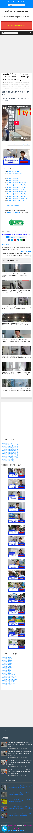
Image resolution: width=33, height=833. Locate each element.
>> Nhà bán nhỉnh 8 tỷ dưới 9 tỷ (10, 455)
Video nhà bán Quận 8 (13, 205)
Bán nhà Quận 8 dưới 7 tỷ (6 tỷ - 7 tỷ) (16, 191)
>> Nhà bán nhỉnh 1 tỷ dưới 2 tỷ (10, 445)
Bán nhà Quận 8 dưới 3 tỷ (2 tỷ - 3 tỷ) (16, 182)
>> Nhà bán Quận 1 (7, 657)
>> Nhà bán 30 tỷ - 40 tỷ (8, 460)
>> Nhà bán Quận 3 (7, 660)
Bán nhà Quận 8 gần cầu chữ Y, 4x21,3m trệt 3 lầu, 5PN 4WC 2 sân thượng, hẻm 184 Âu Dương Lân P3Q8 (16, 340)
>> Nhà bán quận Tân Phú (8, 682)
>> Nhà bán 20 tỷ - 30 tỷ (8, 459)
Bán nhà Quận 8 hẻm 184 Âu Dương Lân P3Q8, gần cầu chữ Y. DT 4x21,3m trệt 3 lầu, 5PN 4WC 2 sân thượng (15, 275)
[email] (19, 1)
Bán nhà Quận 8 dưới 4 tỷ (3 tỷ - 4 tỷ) (16, 185)
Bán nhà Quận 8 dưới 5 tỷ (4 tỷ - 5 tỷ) (16, 187)
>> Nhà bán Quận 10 (7, 670)
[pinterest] (24, 1)
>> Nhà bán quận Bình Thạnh (9, 676)
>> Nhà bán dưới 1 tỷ (7, 443)
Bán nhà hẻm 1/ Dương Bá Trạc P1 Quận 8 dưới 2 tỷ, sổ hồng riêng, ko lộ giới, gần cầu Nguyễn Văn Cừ (16, 324)
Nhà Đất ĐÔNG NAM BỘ (16, 11)
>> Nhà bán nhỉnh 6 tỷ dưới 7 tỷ (10, 452)
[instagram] (13, 1)
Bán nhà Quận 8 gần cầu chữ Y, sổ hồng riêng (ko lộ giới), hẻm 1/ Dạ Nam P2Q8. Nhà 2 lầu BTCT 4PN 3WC (16, 389)
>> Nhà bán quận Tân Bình (8, 680)
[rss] (16, 1)
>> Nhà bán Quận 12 (7, 673)
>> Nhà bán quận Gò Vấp (8, 677)
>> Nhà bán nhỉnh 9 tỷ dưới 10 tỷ (10, 456)
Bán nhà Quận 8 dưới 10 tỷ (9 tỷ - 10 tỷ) (17, 198)
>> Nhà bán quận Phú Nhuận (9, 679)
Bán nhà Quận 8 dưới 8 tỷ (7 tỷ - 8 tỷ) (16, 194)
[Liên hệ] (4, 828)
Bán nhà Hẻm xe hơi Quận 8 (14, 173)
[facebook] (11, 1)
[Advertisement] (16, 56)
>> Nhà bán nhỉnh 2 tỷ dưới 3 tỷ (10, 446)
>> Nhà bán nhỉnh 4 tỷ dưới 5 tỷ (10, 449)
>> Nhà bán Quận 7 (7, 666)
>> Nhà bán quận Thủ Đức (8, 683)
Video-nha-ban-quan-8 (24, 88)
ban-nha (7, 82)
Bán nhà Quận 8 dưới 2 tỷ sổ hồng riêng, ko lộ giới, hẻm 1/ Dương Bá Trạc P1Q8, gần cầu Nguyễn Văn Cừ (16, 357)
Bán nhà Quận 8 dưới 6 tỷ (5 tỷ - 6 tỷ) (16, 189)
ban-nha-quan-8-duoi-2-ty (13, 86)
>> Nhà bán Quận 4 (7, 661)
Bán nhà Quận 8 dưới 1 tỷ (13, 178)
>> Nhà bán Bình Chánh (8, 685)
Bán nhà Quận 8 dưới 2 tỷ (13, 180)
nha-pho (8, 88)
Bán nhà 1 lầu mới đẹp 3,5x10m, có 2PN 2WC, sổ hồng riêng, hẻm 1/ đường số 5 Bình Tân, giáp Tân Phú (20, 753)
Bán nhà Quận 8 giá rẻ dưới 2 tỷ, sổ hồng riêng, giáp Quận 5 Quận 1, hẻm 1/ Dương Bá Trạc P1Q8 (16, 291)
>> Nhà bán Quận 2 (7, 659)
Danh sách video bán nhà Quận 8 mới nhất (19, 145)
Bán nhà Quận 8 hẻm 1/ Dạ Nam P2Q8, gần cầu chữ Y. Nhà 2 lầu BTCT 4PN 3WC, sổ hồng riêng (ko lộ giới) (16, 373)
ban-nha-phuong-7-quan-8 (17, 84)
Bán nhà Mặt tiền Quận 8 (13, 171)
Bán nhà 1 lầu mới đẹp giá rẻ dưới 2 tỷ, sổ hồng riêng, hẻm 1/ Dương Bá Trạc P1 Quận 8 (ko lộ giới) (16, 307)
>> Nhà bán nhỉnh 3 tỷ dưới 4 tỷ (10, 447)
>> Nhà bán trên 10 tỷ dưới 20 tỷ (10, 458)
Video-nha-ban (14, 88)
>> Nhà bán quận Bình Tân (8, 674)
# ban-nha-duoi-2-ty (21, 237)
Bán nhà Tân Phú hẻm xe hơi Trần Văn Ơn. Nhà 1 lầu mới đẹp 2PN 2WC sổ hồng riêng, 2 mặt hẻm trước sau (19, 771)
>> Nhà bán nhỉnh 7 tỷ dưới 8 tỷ (10, 453)
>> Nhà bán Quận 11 (7, 672)
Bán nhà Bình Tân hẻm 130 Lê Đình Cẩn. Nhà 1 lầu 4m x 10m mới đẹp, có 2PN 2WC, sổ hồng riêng (20, 762)
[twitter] (9, 1)
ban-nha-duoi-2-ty (13, 82)
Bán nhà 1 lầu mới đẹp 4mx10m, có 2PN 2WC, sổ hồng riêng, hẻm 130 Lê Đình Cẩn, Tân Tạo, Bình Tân (20, 744)
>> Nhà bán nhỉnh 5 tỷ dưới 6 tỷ (10, 450)
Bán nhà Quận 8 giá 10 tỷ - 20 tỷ (15, 200)
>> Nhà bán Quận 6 (7, 664)
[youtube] (21, 1)
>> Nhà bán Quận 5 (7, 663)
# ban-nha (12, 237)
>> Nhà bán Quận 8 (7, 667)
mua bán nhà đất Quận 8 (13, 212)
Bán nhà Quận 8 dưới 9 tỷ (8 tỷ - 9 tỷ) (16, 196)
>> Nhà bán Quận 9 (7, 669)
